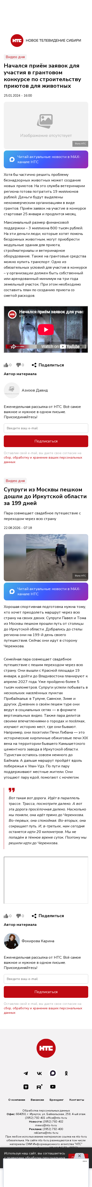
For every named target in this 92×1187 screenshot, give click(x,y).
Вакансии (37, 1100)
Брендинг (57, 1100)
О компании (16, 1100)
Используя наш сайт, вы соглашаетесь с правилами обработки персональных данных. (34, 1157)
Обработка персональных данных (46, 1110)
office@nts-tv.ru (56, 1118)
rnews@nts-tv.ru (46, 1125)
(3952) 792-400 (53, 1129)
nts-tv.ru (81, 1136)
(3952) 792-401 (35, 1118)
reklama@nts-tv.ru (46, 1133)
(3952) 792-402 (53, 1121)
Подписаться (46, 441)
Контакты (76, 1100)
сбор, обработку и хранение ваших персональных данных (43, 459)
